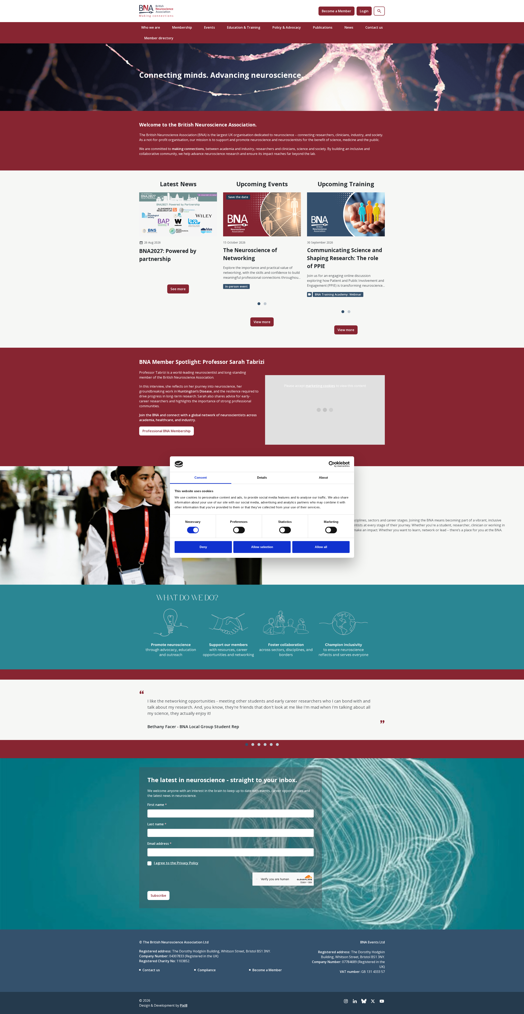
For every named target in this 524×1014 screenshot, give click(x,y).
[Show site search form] (379, 11)
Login (364, 11)
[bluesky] (364, 1001)
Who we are (150, 27)
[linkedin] (355, 1001)
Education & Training (243, 27)
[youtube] (382, 1001)
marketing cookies (320, 385)
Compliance (207, 970)
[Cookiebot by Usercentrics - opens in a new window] (332, 464)
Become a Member (336, 11)
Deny (203, 547)
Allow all (321, 547)
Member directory (158, 38)
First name (157, 804)
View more (262, 322)
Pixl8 (183, 1005)
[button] (258, 303)
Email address (159, 843)
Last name (156, 824)
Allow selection (262, 547)
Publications (322, 27)
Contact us (374, 27)
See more (178, 289)
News (348, 27)
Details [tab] (262, 477)
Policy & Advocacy (286, 27)
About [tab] (323, 477)
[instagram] (346, 1001)
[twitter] (373, 1001)
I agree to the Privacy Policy (176, 863)
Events (209, 27)
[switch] (239, 530)
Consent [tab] (200, 477)
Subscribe (158, 895)
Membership (182, 27)
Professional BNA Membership (166, 431)
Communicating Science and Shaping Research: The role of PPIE (344, 258)
